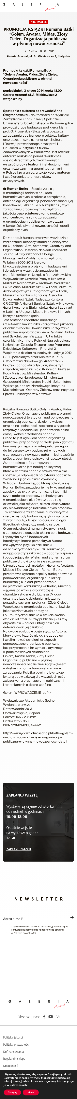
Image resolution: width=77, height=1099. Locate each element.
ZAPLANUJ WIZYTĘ (19, 849)
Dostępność (10, 1065)
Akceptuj (12, 1092)
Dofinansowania (13, 1051)
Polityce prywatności (24, 933)
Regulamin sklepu (14, 1058)
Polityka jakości (13, 1037)
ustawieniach (18, 1085)
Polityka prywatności (16, 1044)
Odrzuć (31, 1092)
